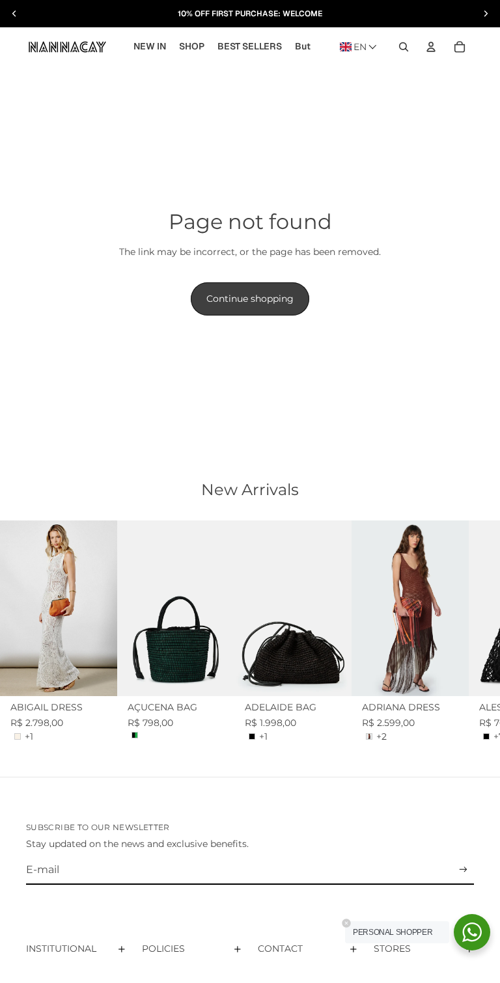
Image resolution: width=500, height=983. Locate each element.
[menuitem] (302, 47)
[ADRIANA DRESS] (410, 608)
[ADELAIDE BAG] (293, 608)
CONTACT (280, 948)
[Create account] (463, 869)
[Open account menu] (431, 47)
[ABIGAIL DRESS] (58, 608)
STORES (392, 948)
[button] (358, 47)
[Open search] (403, 47)
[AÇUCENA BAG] (175, 608)
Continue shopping (250, 298)
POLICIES (163, 948)
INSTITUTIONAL (61, 948)
